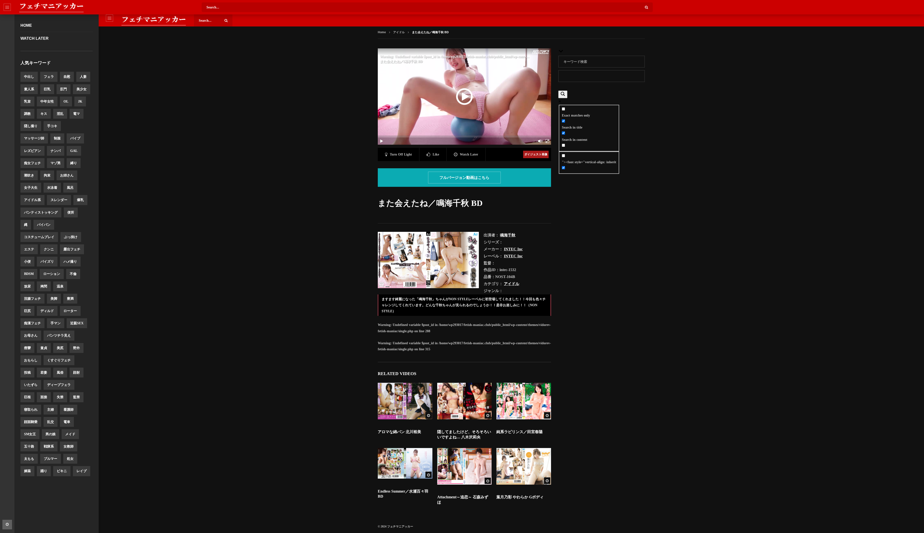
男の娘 (50, 434)
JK (80, 101)
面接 (43, 397)
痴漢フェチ (32, 323)
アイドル (399, 32)
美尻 (60, 348)
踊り (43, 471)
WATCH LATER (34, 38)
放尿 (27, 286)
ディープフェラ (59, 385)
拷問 (43, 286)
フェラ (49, 76)
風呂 (70, 187)
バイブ (75, 138)
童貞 (43, 348)
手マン (56, 323)
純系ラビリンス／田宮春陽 (519, 432)
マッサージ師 (34, 138)
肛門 (63, 89)
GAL (73, 151)
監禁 (76, 397)
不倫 (73, 274)
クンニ (49, 249)
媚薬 (27, 471)
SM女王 (30, 434)
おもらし (31, 360)
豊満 (70, 298)
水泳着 (52, 187)
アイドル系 (32, 200)
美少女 (82, 89)
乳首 (27, 101)
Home (26, 25)
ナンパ (56, 151)
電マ (76, 114)
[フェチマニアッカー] (51, 7)
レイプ (82, 471)
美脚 (54, 298)
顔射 (76, 372)
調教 (27, 114)
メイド (70, 434)
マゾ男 (56, 163)
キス (43, 114)
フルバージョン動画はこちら (464, 178)
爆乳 (80, 200)
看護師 (69, 409)
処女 (70, 459)
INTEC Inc (513, 249)
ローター (70, 311)
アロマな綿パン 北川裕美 (399, 432)
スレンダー (59, 200)
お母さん (31, 335)
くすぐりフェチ (59, 360)
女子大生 (31, 187)
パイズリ (47, 261)
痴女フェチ (32, 163)
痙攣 (27, 348)
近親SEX (76, 323)
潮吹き (29, 175)
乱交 (50, 422)
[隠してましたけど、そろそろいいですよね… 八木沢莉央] (464, 401)
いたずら (31, 385)
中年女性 (47, 101)
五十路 (29, 446)
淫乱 (60, 114)
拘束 (47, 175)
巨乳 (47, 89)
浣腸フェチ (32, 298)
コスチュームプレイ (39, 237)
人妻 (83, 76)
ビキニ (62, 471)
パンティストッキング (41, 212)
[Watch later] (7, 524)
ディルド (47, 311)
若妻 (43, 372)
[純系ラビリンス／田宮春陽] (523, 401)
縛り (73, 163)
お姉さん (67, 175)
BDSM (29, 274)
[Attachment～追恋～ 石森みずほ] (464, 466)
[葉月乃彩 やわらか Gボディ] (523, 466)
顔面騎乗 (31, 422)
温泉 (60, 286)
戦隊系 (49, 446)
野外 (76, 348)
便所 (70, 212)
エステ (29, 249)
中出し (29, 76)
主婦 (50, 409)
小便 (27, 261)
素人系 (29, 89)
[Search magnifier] (562, 94)
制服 (57, 138)
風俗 (60, 372)
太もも (29, 459)
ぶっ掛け (70, 237)
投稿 (27, 372)
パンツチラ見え (59, 335)
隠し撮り (31, 126)
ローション (51, 274)
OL (66, 101)
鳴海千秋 (507, 235)
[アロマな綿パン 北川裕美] (405, 401)
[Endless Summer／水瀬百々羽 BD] (405, 463)
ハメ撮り (70, 261)
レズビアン (32, 151)
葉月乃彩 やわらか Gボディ (520, 497)
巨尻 (27, 311)
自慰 (67, 76)
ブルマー (50, 459)
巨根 (27, 397)
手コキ (52, 126)
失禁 (60, 397)
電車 (67, 422)
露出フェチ (72, 249)
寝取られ (31, 409)
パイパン (44, 225)
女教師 (69, 446)
